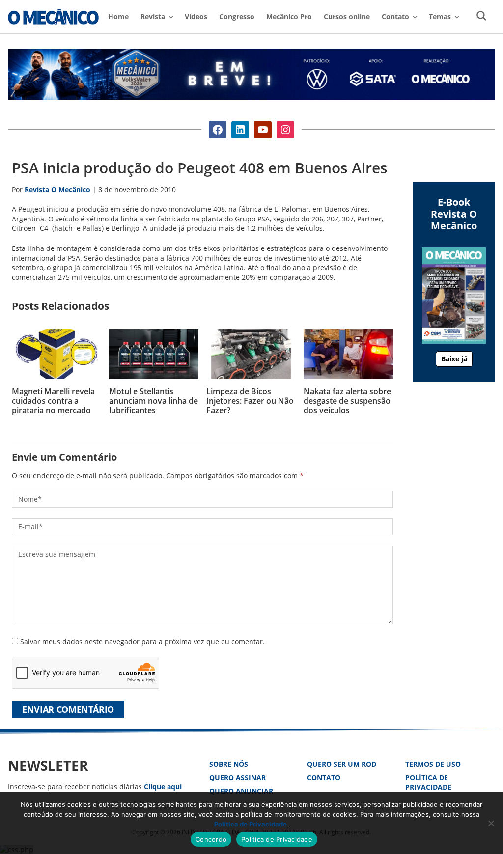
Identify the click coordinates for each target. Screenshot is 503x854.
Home (118, 16)
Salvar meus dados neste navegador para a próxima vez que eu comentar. (142, 641)
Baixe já (454, 358)
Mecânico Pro (289, 16)
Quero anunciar (241, 791)
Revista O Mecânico (53, 17)
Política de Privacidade (428, 782)
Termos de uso (433, 764)
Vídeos (196, 16)
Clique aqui (163, 786)
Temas (440, 16)
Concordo (211, 839)
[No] (491, 823)
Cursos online (347, 16)
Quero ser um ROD (341, 764)
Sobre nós (228, 764)
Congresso (236, 16)
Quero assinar (237, 777)
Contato (323, 777)
